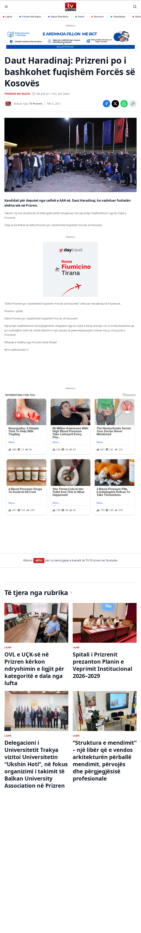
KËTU (39, 560)
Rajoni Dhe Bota (59, 16)
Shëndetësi (119, 16)
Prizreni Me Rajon (31, 16)
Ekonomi (99, 16)
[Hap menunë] (6, 6)
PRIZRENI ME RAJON (17, 93)
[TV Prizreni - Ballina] (70, 7)
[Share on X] (115, 103)
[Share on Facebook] (106, 103)
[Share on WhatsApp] (124, 103)
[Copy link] (133, 103)
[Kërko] (134, 6)
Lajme (9, 16)
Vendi (81, 16)
